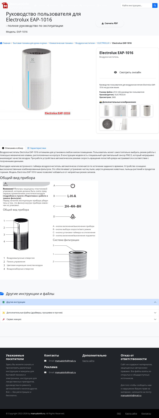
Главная (41, 5)
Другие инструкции (15, 302)
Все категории (70, 5)
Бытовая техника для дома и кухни (30, 43)
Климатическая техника (61, 43)
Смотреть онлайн (141, 23)
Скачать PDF (111, 23)
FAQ (119, 413)
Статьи (103, 5)
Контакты (146, 413)
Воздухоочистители (85, 43)
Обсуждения (89, 5)
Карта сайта (88, 360)
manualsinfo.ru (38, 413)
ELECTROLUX (103, 43)
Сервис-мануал (14, 319)
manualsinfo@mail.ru (65, 360)
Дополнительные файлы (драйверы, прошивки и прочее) (34, 312)
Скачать (130, 64)
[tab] (12, 148)
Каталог (54, 5)
